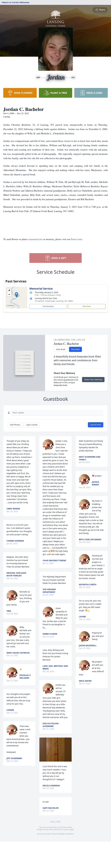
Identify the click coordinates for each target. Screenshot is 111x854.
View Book (60, 349)
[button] (16, 295)
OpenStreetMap (58, 834)
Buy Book (75, 349)
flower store (76, 239)
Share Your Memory (93, 379)
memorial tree (36, 239)
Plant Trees (87, 306)
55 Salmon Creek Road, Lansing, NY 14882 (54, 301)
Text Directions (48, 306)
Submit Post (95, 424)
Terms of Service (63, 829)
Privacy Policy (48, 829)
